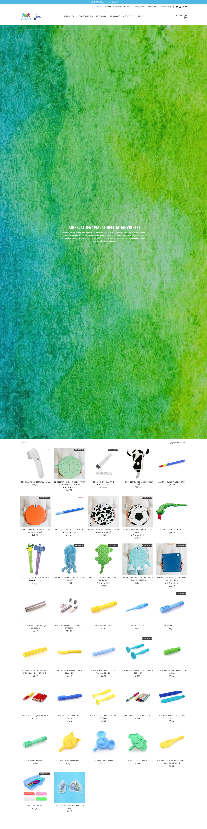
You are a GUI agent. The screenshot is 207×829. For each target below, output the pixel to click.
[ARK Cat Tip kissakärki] (69, 742)
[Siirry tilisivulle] (181, 16)
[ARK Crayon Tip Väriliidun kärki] (137, 697)
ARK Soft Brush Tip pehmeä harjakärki (69, 717)
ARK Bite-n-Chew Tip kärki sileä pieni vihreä (171, 672)
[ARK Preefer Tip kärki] (103, 607)
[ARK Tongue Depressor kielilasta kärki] (171, 697)
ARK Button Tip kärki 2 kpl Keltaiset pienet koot (103, 717)
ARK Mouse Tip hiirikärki (103, 761)
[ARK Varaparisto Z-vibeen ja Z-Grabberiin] (35, 607)
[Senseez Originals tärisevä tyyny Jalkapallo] (137, 511)
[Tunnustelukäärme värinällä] (171, 511)
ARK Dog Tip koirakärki (137, 761)
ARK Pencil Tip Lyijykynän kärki (35, 716)
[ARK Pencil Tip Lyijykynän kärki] (35, 697)
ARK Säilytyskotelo (35, 806)
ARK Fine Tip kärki (137, 626)
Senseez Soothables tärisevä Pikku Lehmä (138, 483)
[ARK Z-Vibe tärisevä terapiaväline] (69, 511)
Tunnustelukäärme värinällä (172, 530)
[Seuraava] (124, 2)
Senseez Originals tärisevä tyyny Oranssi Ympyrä (35, 531)
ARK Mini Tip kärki (35, 761)
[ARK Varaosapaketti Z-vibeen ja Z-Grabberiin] (69, 607)
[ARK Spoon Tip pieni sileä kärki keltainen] (69, 652)
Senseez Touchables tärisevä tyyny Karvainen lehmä (103, 531)
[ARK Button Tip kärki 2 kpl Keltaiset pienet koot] (103, 697)
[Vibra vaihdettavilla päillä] (103, 463)
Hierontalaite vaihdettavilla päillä (35, 482)
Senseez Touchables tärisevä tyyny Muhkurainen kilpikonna (69, 483)
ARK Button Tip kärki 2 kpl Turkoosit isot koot (137, 672)
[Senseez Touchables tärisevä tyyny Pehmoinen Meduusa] (137, 559)
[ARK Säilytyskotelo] (35, 787)
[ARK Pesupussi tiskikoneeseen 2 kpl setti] (69, 787)
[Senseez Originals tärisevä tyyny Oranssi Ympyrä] (35, 511)
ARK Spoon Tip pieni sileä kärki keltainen (69, 672)
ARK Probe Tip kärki (172, 626)
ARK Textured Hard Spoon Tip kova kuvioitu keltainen (172, 762)
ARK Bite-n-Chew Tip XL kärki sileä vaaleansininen (103, 672)
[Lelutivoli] (32, 16)
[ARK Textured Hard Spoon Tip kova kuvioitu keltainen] (171, 742)
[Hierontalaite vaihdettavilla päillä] (35, 463)
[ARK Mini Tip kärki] (35, 742)
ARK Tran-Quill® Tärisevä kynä (171, 482)
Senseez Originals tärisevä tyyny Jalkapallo (137, 531)
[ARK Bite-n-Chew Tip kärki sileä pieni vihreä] (171, 652)
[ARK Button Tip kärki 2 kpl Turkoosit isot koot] (137, 652)
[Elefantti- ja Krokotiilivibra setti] (35, 559)
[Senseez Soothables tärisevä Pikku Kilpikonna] (103, 559)
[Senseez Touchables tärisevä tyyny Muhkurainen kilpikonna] (69, 463)
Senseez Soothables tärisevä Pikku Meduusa (69, 579)
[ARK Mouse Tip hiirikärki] (103, 742)
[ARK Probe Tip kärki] (171, 607)
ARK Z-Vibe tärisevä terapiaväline (69, 530)
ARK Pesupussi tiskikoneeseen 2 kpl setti (69, 807)
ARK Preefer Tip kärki (103, 626)
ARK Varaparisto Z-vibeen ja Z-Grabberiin (35, 627)
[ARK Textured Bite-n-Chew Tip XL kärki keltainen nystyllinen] (35, 652)
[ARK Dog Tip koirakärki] (137, 742)
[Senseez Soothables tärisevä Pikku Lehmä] (137, 463)
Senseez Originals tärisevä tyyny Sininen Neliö (171, 579)
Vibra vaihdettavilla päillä (103, 482)
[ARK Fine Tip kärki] (137, 607)
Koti (21, 30)
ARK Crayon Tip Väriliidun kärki (137, 716)
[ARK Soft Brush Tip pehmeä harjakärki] (69, 697)
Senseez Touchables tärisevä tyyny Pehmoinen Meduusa (137, 579)
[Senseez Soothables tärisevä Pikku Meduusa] (69, 559)
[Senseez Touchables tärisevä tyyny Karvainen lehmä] (103, 511)
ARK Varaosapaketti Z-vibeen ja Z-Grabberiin (69, 627)
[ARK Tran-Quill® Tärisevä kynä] (171, 463)
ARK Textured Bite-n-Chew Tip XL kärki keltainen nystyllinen (35, 672)
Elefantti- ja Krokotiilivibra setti (35, 578)
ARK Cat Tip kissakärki (69, 761)
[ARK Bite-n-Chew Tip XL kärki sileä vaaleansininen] (103, 652)
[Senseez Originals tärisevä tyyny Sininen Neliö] (171, 559)
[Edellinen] (82, 2)
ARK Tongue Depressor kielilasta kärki (172, 717)
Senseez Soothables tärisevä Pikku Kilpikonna (104, 579)
